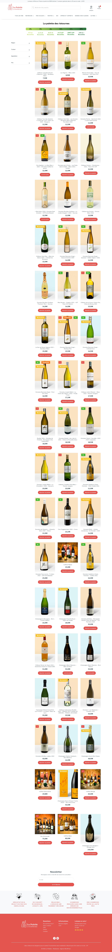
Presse (45, 929)
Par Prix (50, 15)
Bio (57, 15)
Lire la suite (90, 127)
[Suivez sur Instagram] (57, 938)
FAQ (44, 927)
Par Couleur (40, 15)
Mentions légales (63, 923)
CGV (60, 925)
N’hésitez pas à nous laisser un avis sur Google (80, 925)
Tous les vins (19, 15)
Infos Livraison (47, 925)
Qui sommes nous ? (48, 923)
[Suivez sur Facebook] (54, 938)
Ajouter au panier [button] (45, 82)
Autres (93, 15)
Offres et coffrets (66, 15)
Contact (45, 931)
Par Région (28, 15)
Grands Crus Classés (81, 15)
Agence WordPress (65, 948)
